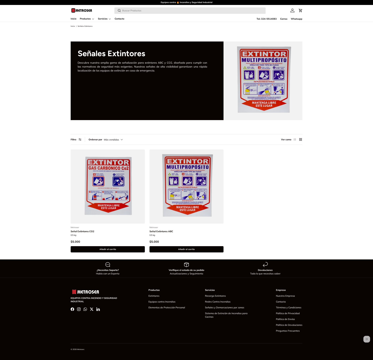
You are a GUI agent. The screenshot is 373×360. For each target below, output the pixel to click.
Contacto (119, 18)
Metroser (80, 349)
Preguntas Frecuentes (288, 330)
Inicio (73, 18)
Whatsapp (296, 19)
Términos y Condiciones (288, 307)
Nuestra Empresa (285, 295)
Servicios (103, 18)
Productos (85, 18)
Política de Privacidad (288, 313)
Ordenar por (95, 139)
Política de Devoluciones (289, 324)
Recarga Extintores (215, 295)
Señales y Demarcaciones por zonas (224, 307)
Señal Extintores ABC (161, 231)
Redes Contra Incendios (218, 301)
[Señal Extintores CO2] (108, 187)
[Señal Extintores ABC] (186, 187)
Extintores (153, 295)
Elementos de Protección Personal (166, 307)
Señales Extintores (85, 26)
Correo (283, 19)
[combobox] (190, 10)
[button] (300, 10)
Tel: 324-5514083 (267, 19)
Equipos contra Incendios (161, 301)
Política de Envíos (285, 319)
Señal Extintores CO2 (82, 231)
